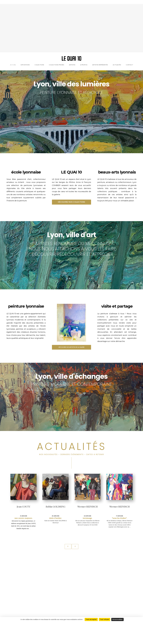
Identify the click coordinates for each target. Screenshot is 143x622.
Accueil (13, 65)
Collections (39, 65)
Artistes (72, 65)
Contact (129, 65)
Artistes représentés (100, 65)
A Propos (83, 65)
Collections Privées (56, 65)
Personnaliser (117, 619)
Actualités (117, 65)
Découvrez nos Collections (71, 202)
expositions (25, 65)
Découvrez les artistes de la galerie (71, 347)
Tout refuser (104, 619)
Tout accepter (91, 619)
